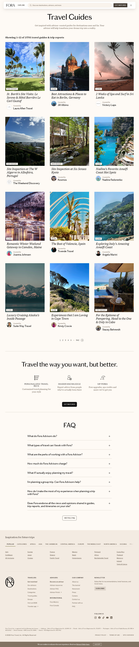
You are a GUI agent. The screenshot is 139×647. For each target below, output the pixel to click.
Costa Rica (120, 552)
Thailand (120, 555)
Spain (74, 555)
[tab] (10, 544)
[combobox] (71, 5)
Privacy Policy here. (83, 644)
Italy (6, 552)
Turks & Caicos (122, 564)
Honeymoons (76, 558)
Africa (96, 555)
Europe (30, 552)
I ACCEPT (97, 644)
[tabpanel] (69, 558)
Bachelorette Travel (101, 558)
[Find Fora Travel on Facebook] (99, 618)
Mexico (74, 552)
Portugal (97, 552)
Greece (52, 555)
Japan (30, 555)
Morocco (120, 558)
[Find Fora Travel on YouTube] (107, 618)
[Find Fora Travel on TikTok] (103, 618)
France (52, 552)
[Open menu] (131, 5)
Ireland (119, 561)
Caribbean (9, 555)
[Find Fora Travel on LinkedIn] (111, 618)
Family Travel (54, 558)
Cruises (30, 558)
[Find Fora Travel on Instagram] (95, 618)
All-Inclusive (9, 558)
